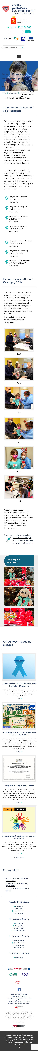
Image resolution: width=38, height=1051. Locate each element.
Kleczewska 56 (19, 928)
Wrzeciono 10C (19, 945)
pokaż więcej (18, 857)
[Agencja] (19, 1026)
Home (3, 93)
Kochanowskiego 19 (19, 930)
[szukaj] (28, 31)
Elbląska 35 (19, 906)
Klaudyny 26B (19, 926)
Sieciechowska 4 (19, 943)
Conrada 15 (19, 923)
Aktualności (13, 93)
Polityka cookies (21, 998)
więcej (18, 699)
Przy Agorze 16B (19, 940)
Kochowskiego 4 (19, 911)
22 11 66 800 (24, 27)
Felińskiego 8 (19, 908)
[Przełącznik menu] (19, 56)
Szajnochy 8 (19, 913)
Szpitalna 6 (19, 957)
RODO (12, 994)
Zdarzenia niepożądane (22, 1003)
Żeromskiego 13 (19, 947)
